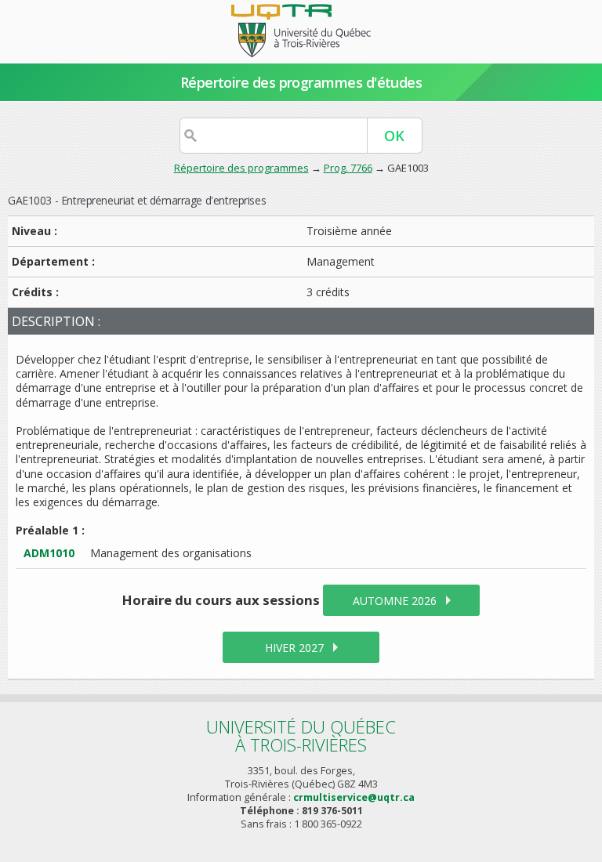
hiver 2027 (294, 647)
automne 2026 (395, 600)
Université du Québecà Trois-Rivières (301, 735)
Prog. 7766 (348, 168)
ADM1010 (49, 552)
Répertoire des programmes (241, 168)
